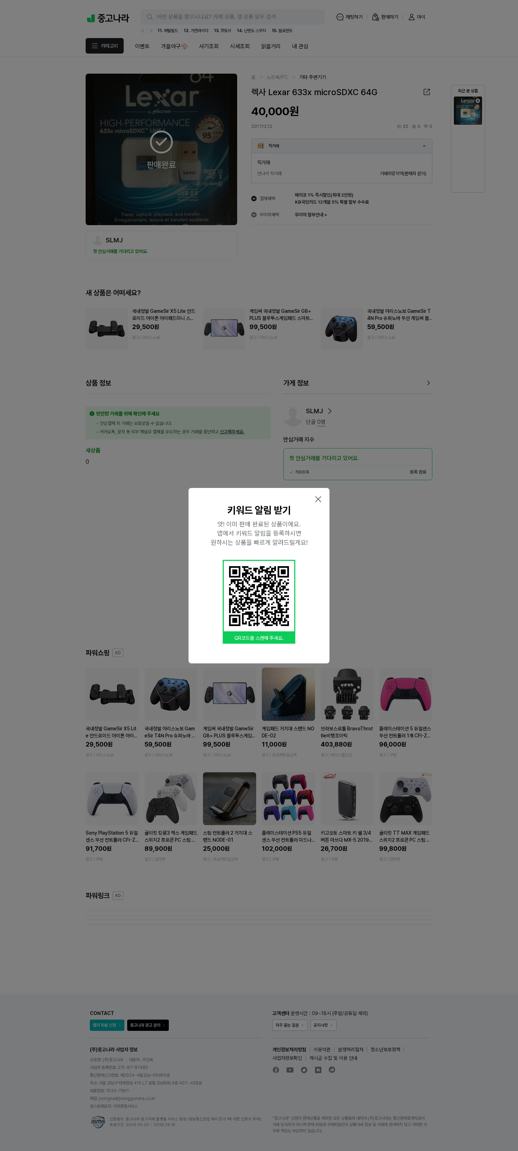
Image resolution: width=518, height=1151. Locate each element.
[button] (318, 499)
